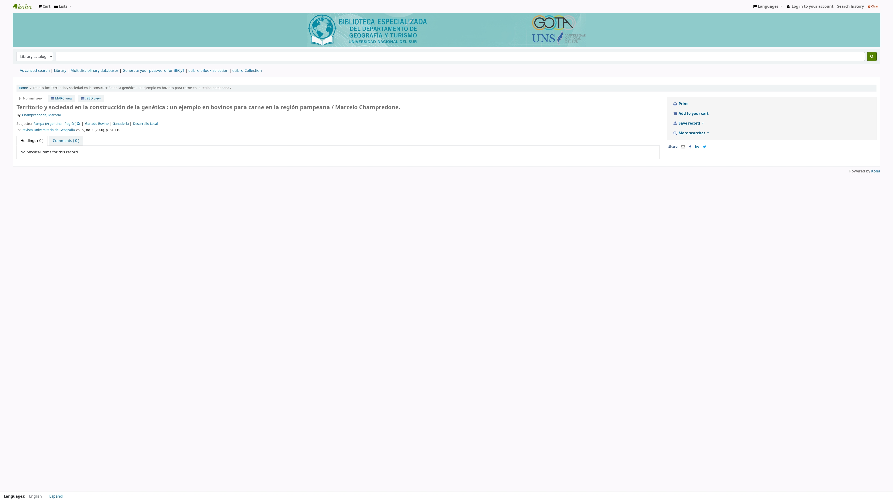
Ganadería (121, 123)
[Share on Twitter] (704, 147)
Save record (689, 123)
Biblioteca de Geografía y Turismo (24, 6)
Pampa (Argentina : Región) (54, 123)
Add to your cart (693, 113)
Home (23, 88)
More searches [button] (692, 133)
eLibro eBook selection (208, 70)
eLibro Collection (247, 70)
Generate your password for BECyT (153, 70)
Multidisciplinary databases (95, 70)
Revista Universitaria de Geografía (48, 130)
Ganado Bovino (97, 123)
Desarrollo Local (145, 123)
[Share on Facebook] (690, 147)
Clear (874, 6)
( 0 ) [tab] (31, 141)
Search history (850, 6)
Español (56, 496)
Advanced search (35, 70)
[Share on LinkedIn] (697, 147)
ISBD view (92, 98)
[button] (44, 6)
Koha (875, 171)
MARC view (63, 98)
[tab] (66, 141)
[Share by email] (683, 147)
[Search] (872, 56)
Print (683, 104)
